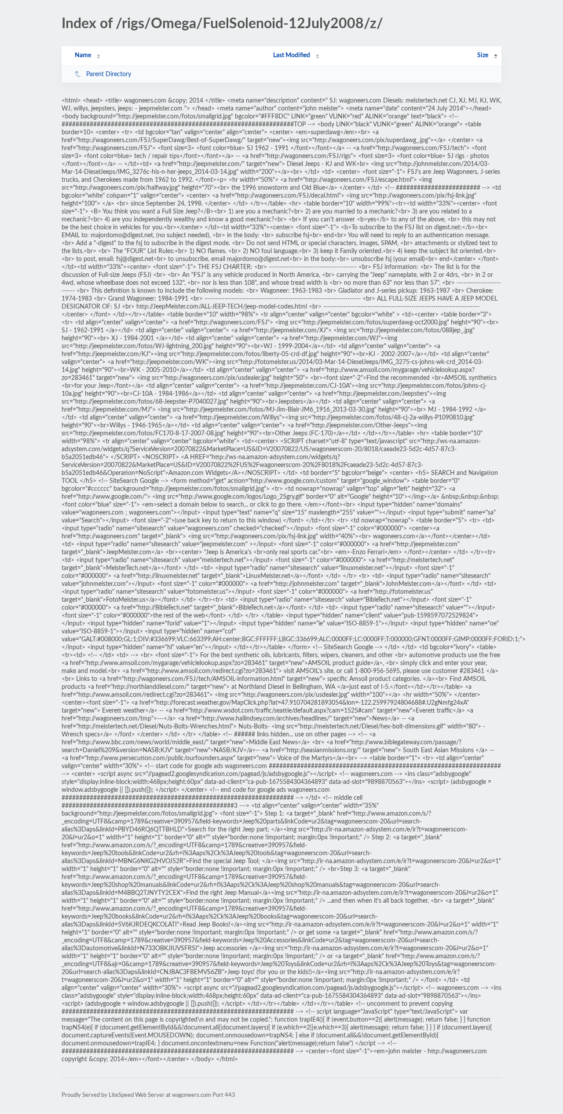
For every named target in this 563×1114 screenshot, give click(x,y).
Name (83, 55)
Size (482, 55)
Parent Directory (108, 74)
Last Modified (291, 55)
